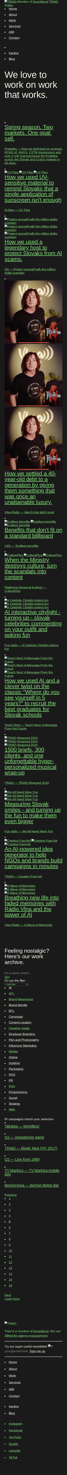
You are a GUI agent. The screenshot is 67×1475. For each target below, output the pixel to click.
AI (10, 987)
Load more (12, 1298)
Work (12, 20)
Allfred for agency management (26, 1335)
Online (13, 1057)
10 (10, 1250)
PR (11, 1080)
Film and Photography (24, 1040)
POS (12, 1074)
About (13, 14)
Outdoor (14, 1063)
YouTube (15, 1437)
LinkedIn (15, 1450)
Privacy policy (14, 1462)
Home (13, 8)
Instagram (15, 1423)
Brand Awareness (21, 999)
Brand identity (18, 1005)
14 (10, 1274)
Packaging (16, 1069)
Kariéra (14, 53)
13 (10, 1268)
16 (10, 1285)
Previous (11, 1195)
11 (10, 1256)
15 (10, 1279)
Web (12, 1109)
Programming (18, 1092)
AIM (11, 32)
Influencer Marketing (23, 1045)
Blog (12, 59)
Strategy (14, 1103)
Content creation (20, 1022)
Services (15, 26)
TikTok (13, 1457)
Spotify (13, 1444)
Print (12, 1086)
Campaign (16, 1016)
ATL (11, 993)
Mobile (13, 1051)
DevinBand (40, 1)
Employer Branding (22, 1034)
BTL (11, 1011)
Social (13, 1098)
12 (10, 1262)
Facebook (16, 1430)
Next (8, 1295)
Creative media (19, 1028)
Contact (14, 37)
